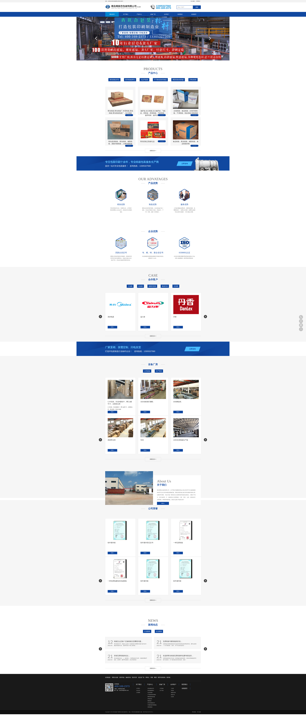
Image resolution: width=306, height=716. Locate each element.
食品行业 (165, 286)
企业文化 (138, 690)
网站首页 (112, 14)
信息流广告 (141, 677)
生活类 (176, 286)
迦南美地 (128, 677)
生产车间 (159, 371)
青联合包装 (115, 677)
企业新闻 (159, 631)
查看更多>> (153, 150)
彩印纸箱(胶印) (130, 79)
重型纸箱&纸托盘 (178, 79)
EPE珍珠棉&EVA (151, 702)
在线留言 (193, 14)
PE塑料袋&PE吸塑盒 (152, 705)
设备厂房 (152, 14)
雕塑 (155, 677)
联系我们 (198, 1)
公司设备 (147, 371)
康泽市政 (121, 677)
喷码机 (168, 677)
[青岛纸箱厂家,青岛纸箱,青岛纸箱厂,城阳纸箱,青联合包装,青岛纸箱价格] (126, 7)
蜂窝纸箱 (149, 700)
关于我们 (125, 14)
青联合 (147, 677)
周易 (151, 677)
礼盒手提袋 (144, 79)
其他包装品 (150, 707)
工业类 (130, 286)
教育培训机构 (161, 677)
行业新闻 (147, 631)
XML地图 (199, 712)
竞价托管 (134, 677)
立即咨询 (184, 163)
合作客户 (166, 14)
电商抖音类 (152, 286)
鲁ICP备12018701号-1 (148, 712)
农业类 (140, 286)
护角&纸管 (193, 79)
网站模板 (194, 712)
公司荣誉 (138, 692)
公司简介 (138, 688)
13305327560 (301, 317)
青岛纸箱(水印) (114, 79)
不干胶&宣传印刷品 (160, 79)
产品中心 (139, 14)
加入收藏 (193, 1)
